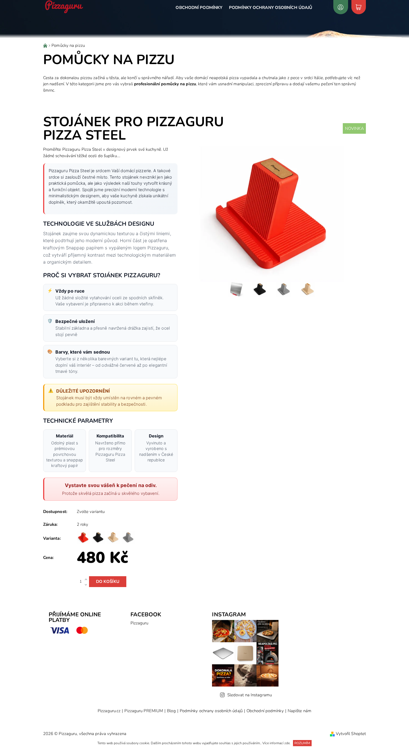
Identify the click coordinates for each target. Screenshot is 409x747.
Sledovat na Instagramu (249, 695)
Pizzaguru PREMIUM (143, 711)
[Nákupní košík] (358, 7)
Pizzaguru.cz (109, 711)
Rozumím (302, 743)
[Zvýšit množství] (87, 579)
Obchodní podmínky (199, 7)
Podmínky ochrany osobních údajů (270, 7)
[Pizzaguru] (64, 6)
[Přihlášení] (340, 7)
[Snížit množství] (87, 584)
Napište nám (299, 711)
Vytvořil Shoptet (351, 733)
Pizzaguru (139, 623)
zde (287, 743)
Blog (171, 711)
